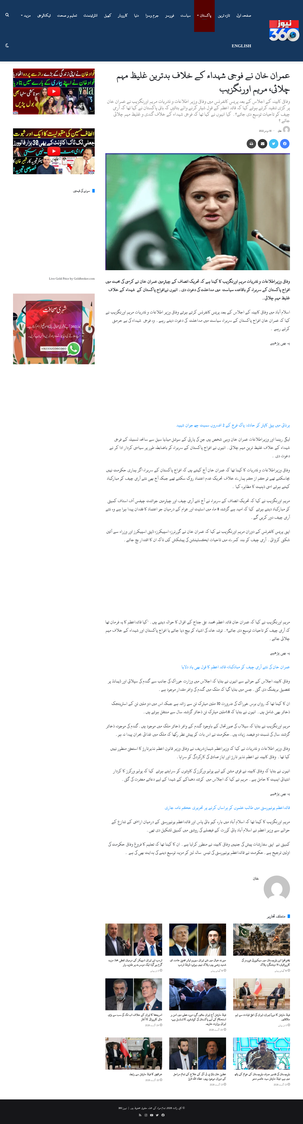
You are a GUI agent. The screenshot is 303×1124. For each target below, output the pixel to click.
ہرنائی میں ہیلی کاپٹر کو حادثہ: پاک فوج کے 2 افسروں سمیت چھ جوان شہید (233, 425)
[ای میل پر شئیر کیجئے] (262, 143)
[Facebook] (285, 143)
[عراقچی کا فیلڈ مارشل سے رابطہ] (133, 1053)
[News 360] (284, 30)
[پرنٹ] (251, 143)
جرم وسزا (152, 15)
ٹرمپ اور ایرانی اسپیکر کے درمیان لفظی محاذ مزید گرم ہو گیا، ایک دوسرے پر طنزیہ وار (135, 962)
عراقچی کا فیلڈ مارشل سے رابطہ (145, 1074)
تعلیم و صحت (67, 15)
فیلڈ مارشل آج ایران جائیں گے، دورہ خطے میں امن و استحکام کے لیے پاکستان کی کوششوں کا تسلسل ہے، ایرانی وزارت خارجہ (198, 1019)
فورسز (169, 15)
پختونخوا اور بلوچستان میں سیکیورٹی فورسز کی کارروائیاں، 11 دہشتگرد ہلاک (266, 962)
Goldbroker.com (84, 278)
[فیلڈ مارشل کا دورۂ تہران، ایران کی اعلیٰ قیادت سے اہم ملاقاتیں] (261, 994)
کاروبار (123, 15)
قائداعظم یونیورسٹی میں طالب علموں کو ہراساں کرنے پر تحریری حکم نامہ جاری (227, 808)
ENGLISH (241, 46)
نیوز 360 (122, 1108)
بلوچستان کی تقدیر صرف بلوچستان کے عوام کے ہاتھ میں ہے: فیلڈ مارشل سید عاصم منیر (262, 1076)
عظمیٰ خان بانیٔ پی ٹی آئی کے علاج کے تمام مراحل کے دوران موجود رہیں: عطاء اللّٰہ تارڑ (199, 1076)
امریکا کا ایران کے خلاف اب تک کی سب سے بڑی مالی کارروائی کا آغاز (135, 1017)
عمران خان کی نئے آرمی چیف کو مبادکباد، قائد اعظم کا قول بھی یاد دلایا (236, 667)
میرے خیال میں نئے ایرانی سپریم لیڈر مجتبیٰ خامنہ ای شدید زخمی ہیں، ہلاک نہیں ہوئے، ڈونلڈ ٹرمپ (198, 962)
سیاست (186, 15)
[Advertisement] (197, 386)
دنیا (136, 15)
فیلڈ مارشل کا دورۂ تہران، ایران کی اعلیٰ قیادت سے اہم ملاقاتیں (262, 1017)
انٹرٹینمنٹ (91, 15)
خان (280, 131)
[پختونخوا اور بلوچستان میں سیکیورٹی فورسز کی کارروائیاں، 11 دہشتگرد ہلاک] (261, 939)
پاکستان (205, 15)
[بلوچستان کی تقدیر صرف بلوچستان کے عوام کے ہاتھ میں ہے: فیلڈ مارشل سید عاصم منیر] (261, 1053)
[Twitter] (273, 143)
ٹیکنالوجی (44, 15)
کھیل (107, 15)
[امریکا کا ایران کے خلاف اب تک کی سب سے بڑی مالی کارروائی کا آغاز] (133, 994)
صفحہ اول (243, 15)
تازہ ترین (224, 15)
